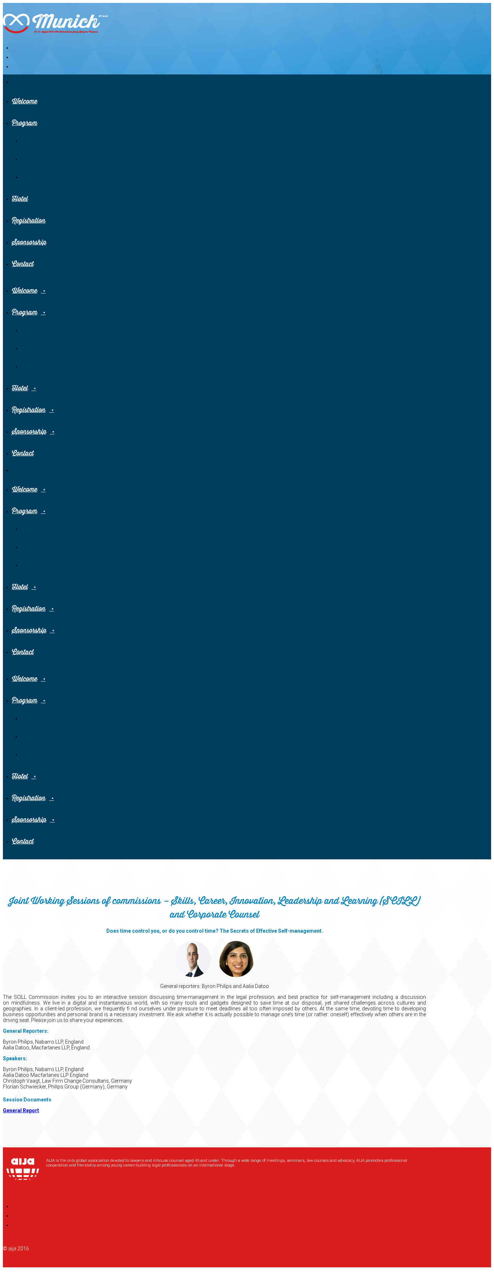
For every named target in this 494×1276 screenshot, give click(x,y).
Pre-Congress (39, 141)
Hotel (20, 199)
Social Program (42, 177)
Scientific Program (45, 159)
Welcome (24, 101)
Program (24, 123)
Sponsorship (29, 242)
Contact (23, 264)
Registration (29, 220)
